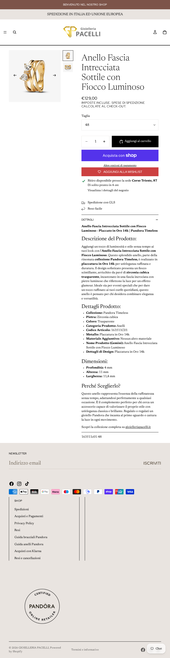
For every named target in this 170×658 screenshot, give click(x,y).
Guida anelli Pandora (28, 544)
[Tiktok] (27, 483)
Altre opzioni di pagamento (120, 165)
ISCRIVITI (152, 463)
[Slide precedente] (14, 76)
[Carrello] (165, 32)
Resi (17, 530)
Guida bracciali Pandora (30, 537)
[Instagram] (19, 483)
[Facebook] (11, 483)
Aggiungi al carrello (138, 141)
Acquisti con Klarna (27, 551)
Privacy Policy (24, 523)
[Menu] (5, 32)
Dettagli (87, 219)
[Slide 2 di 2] (68, 67)
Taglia (85, 116)
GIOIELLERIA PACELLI (34, 648)
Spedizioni (21, 509)
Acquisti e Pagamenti (28, 516)
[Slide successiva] (56, 76)
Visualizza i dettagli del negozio (108, 190)
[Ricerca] (14, 32)
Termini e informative (85, 650)
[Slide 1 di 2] (68, 56)
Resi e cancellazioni (27, 558)
